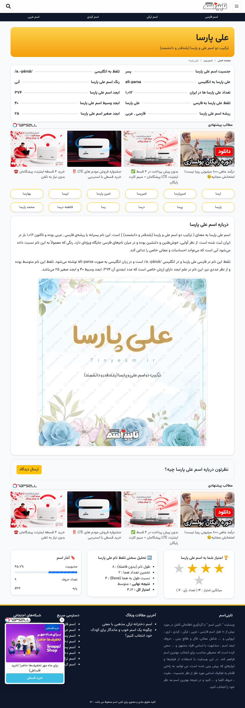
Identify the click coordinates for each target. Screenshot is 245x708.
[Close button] (62, 620)
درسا (142, 207)
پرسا (180, 207)
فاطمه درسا (65, 207)
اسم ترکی (152, 17)
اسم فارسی (211, 17)
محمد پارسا (26, 207)
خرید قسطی (35, 678)
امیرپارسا (180, 194)
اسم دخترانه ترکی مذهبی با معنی (127, 624)
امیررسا (141, 194)
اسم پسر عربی (65, 636)
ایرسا (65, 194)
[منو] (236, 6)
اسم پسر (208, 61)
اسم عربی (33, 17)
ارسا (218, 194)
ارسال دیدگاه (29, 469)
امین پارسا (103, 194)
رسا (103, 207)
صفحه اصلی (224, 61)
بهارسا (27, 194)
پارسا (218, 207)
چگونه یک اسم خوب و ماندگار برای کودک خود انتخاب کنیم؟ (121, 633)
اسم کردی (93, 17)
